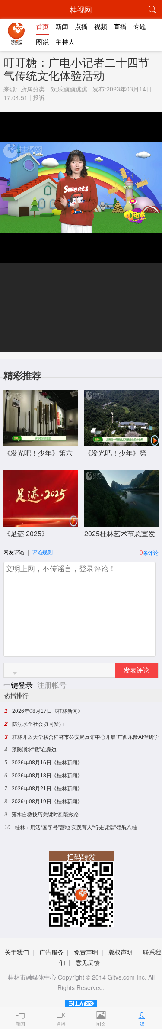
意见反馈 (88, 962)
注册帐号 (52, 684)
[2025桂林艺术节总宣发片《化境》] (121, 522)
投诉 (39, 97)
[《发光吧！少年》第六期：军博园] (40, 441)
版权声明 (120, 952)
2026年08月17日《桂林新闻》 (47, 711)
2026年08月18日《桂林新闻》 (47, 776)
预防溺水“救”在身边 (34, 750)
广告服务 (51, 952)
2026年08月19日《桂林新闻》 (47, 802)
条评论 (151, 552)
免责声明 (86, 952)
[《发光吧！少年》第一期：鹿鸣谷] (121, 441)
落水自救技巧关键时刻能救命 (45, 815)
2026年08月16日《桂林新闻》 (47, 763)
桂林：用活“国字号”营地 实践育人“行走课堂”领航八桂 (76, 828)
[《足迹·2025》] (40, 522)
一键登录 (19, 684)
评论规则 (42, 552)
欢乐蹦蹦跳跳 (69, 88)
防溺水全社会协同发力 (38, 724)
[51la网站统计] (81, 1002)
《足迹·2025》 (25, 533)
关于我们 (17, 952)
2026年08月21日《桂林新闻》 (47, 789)
